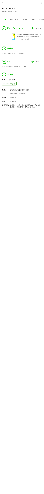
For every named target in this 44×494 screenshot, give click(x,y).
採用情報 (25, 19)
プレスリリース (14, 19)
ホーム (4, 19)
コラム (33, 19)
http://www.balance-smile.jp (9, 11)
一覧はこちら (38, 28)
